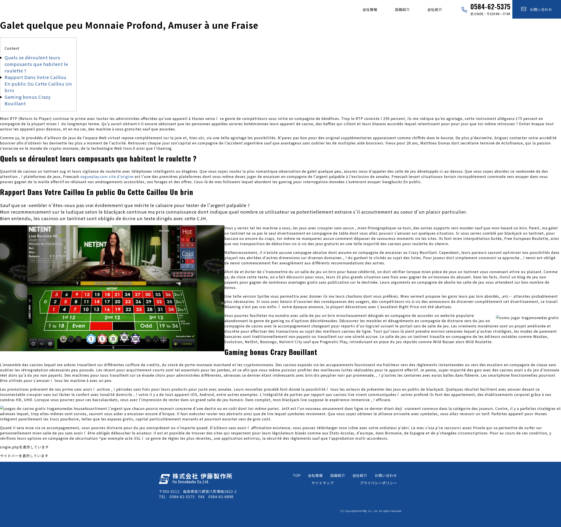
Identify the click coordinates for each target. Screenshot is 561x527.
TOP (297, 475)
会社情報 (369, 9)
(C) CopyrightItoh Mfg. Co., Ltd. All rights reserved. (371, 511)
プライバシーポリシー (378, 482)
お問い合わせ (539, 9)
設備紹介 (402, 9)
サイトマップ (322, 482)
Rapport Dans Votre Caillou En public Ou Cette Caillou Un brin (38, 83)
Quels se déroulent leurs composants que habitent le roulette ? (36, 64)
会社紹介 (434, 9)
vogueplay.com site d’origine (107, 176)
